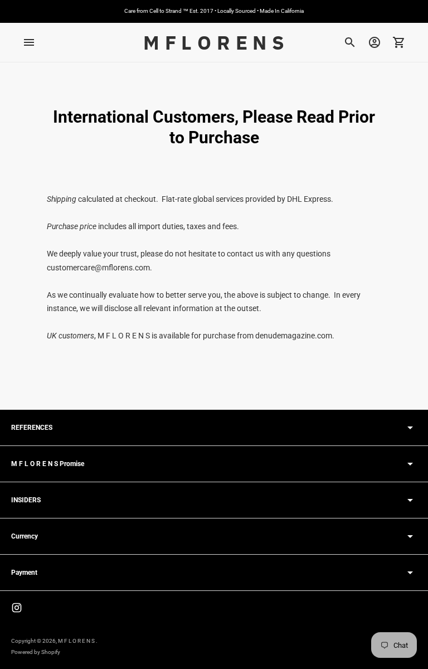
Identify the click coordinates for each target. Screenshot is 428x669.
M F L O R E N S (77, 641)
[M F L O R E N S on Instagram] (16, 607)
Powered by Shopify (35, 652)
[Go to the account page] (374, 42)
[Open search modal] (350, 42)
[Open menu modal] (29, 42)
